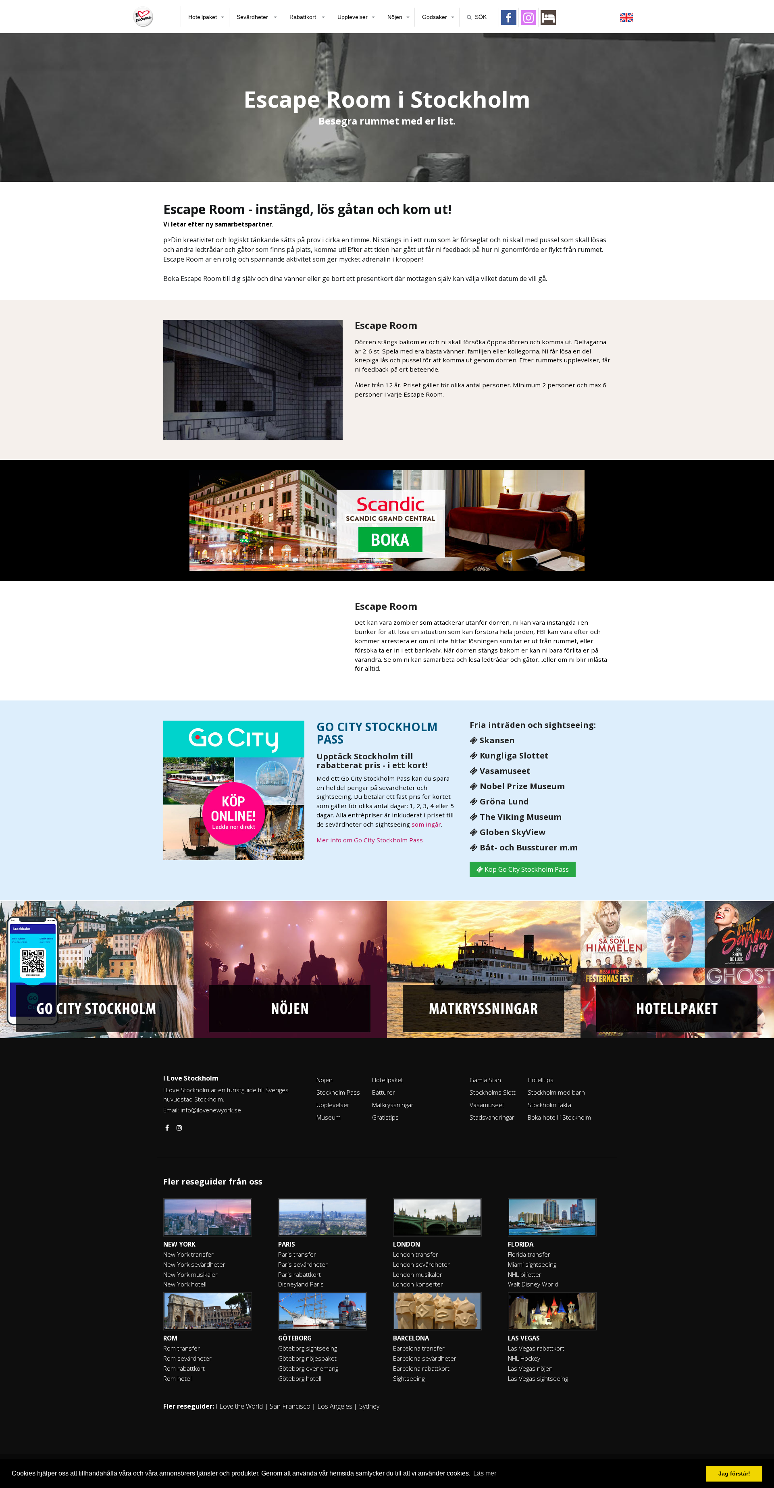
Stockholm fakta (549, 1105)
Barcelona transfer (419, 1348)
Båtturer (383, 1092)
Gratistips (385, 1117)
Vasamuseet (487, 1105)
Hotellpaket (202, 17)
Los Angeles (334, 1406)
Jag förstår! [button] (734, 1473)
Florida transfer (529, 1254)
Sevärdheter (253, 17)
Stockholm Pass (338, 1092)
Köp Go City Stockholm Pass (526, 869)
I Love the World (239, 1406)
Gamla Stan (485, 1080)
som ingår (426, 824)
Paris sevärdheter (303, 1264)
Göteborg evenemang (308, 1368)
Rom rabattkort (184, 1368)
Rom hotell (178, 1378)
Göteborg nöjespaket (307, 1358)
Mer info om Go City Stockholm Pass (369, 840)
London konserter (418, 1284)
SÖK (481, 17)
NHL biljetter (524, 1274)
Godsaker (434, 17)
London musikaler (417, 1274)
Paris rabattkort (299, 1274)
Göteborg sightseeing (307, 1348)
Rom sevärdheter (187, 1358)
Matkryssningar (393, 1105)
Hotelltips (540, 1080)
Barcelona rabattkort (421, 1368)
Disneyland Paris (301, 1284)
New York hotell (184, 1284)
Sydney (369, 1406)
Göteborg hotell (299, 1378)
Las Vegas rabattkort (536, 1348)
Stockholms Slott (493, 1092)
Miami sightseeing (532, 1264)
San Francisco (290, 1406)
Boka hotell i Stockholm (559, 1117)
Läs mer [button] (484, 1473)
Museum (328, 1117)
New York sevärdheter (194, 1264)
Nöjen (394, 17)
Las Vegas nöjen (530, 1368)
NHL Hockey (524, 1358)
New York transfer (188, 1254)
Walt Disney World (533, 1284)
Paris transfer (297, 1254)
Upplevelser (352, 17)
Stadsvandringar (492, 1117)
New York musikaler (190, 1274)
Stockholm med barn (556, 1092)
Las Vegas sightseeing (538, 1378)
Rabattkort (303, 17)
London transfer (415, 1254)
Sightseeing (408, 1378)
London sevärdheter (421, 1264)
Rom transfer (181, 1348)
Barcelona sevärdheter (424, 1358)
